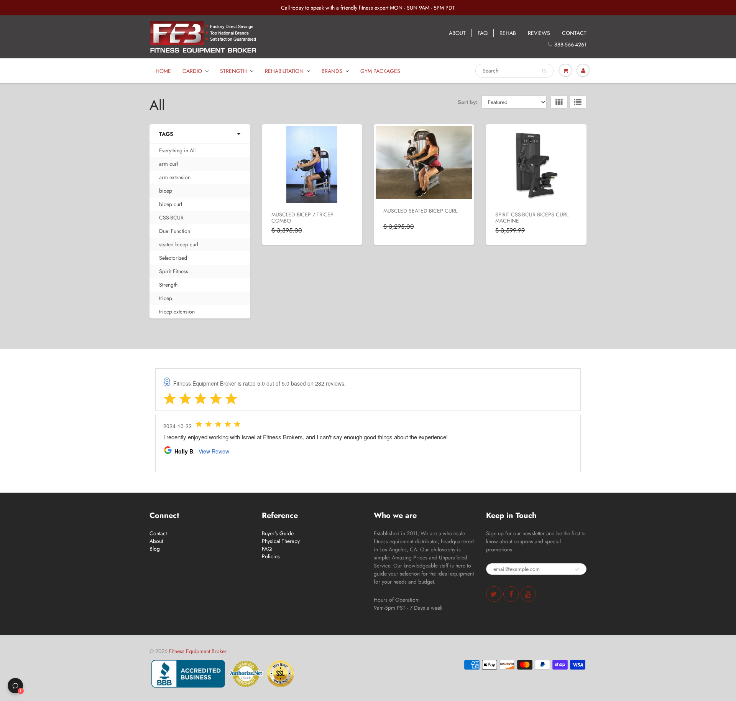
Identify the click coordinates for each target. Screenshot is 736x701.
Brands (332, 71)
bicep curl (170, 204)
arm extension (175, 177)
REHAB (507, 33)
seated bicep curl (178, 244)
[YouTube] (528, 594)
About (156, 541)
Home (163, 71)
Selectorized (173, 258)
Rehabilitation (284, 71)
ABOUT (457, 33)
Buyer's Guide (278, 533)
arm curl (168, 164)
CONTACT (574, 33)
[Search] (544, 71)
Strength (233, 71)
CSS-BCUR (171, 217)
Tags (166, 134)
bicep (165, 191)
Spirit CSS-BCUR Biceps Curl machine (531, 217)
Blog (155, 549)
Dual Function (174, 231)
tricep (165, 298)
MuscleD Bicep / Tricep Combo (302, 217)
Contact (158, 533)
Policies (271, 556)
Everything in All (177, 150)
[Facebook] (511, 594)
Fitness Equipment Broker (198, 651)
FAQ (483, 33)
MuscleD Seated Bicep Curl (420, 210)
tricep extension (177, 311)
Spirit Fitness (173, 271)
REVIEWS (539, 33)
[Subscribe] (577, 569)
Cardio (192, 71)
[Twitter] (493, 594)
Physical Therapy (281, 541)
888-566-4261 (570, 44)
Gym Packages (380, 71)
